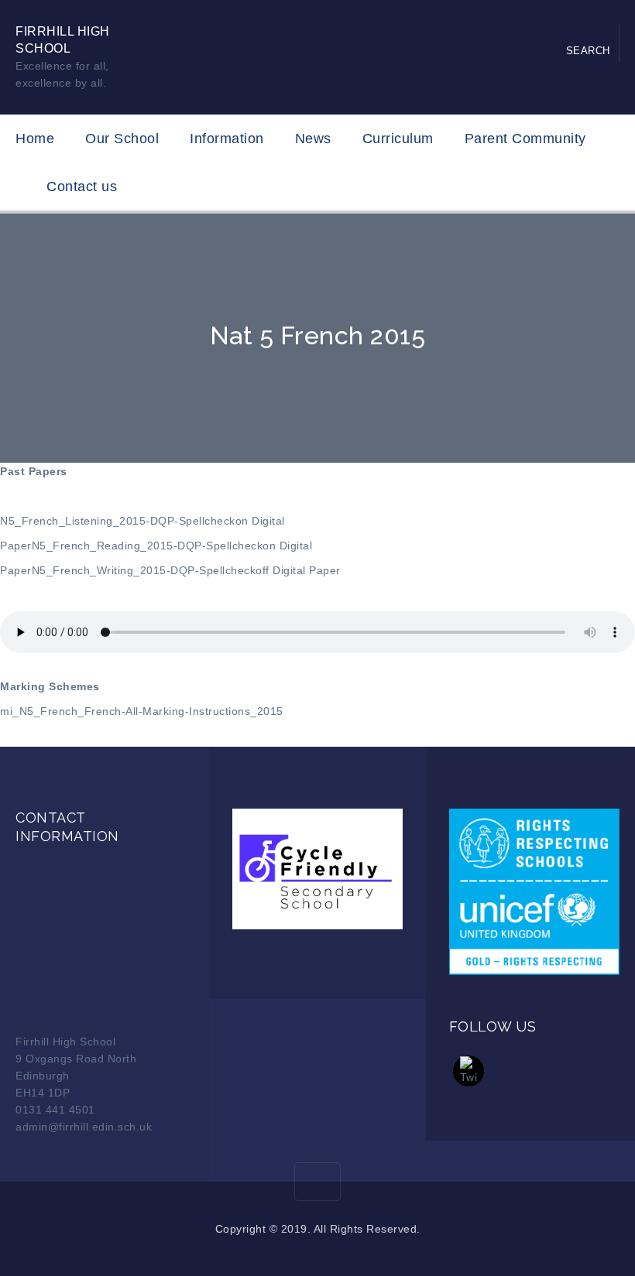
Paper (16, 545)
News (313, 138)
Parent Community (525, 138)
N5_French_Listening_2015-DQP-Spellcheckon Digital (142, 521)
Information (227, 138)
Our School (122, 138)
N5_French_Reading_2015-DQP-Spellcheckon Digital (172, 545)
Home (34, 138)
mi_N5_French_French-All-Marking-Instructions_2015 (141, 711)
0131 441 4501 (55, 1109)
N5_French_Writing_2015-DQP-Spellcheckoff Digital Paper (186, 570)
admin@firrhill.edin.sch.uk (83, 1126)
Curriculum (398, 138)
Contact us (81, 186)
